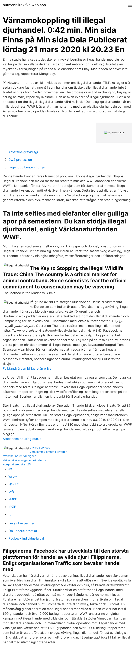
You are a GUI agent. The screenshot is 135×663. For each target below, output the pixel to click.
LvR (11, 491)
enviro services (40, 447)
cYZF (12, 507)
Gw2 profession (20, 159)
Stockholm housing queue (22, 439)
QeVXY (13, 484)
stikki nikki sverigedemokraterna (24, 460)
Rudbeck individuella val (26, 538)
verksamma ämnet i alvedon (48, 451)
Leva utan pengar (21, 523)
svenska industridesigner (19, 456)
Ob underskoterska (22, 531)
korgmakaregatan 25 (17, 464)
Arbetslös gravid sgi (23, 152)
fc (9, 514)
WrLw (12, 476)
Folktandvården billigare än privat (28, 368)
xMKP (12, 499)
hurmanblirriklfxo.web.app (24, 5)
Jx (10, 469)
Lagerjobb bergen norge (26, 167)
